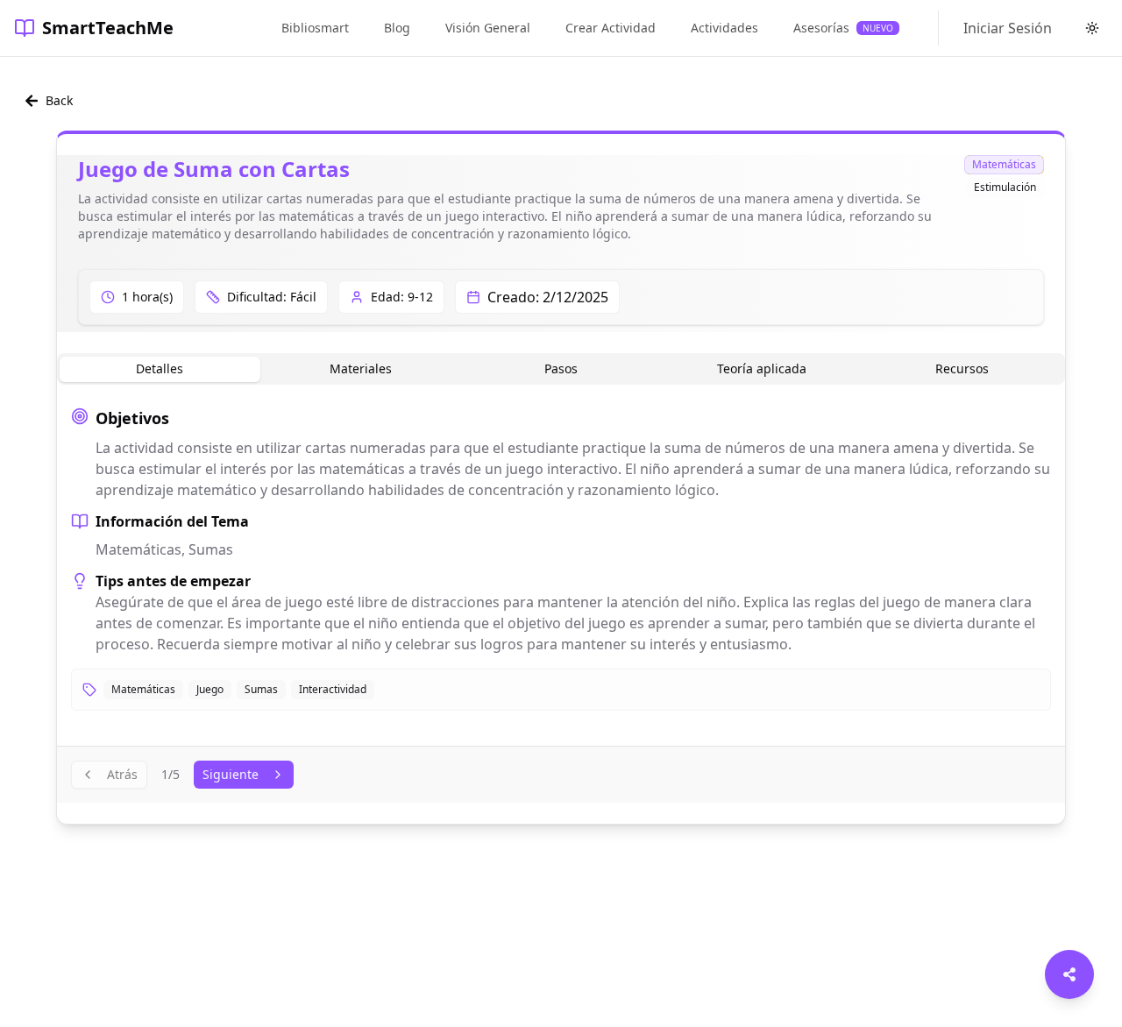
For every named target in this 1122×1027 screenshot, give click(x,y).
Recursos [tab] (962, 368)
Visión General (487, 27)
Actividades (724, 27)
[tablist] (561, 369)
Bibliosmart (315, 27)
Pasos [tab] (561, 368)
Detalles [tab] (159, 368)
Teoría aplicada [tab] (761, 368)
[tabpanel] (561, 558)
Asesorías (843, 27)
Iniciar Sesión (1007, 28)
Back (59, 100)
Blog (397, 27)
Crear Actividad (610, 27)
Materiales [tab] (361, 368)
